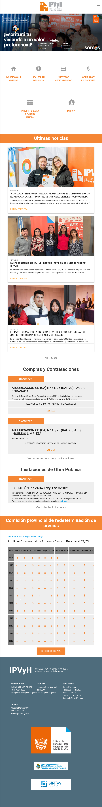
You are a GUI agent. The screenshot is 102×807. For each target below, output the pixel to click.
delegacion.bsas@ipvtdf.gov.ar (24, 692)
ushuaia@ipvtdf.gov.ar (46, 692)
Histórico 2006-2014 (51, 651)
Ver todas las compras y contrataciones (51, 458)
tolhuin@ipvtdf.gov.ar (20, 713)
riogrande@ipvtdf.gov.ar (73, 698)
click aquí (63, 501)
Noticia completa (18, 209)
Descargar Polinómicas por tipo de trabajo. (25, 536)
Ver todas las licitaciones (51, 507)
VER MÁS (51, 358)
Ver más (51, 411)
